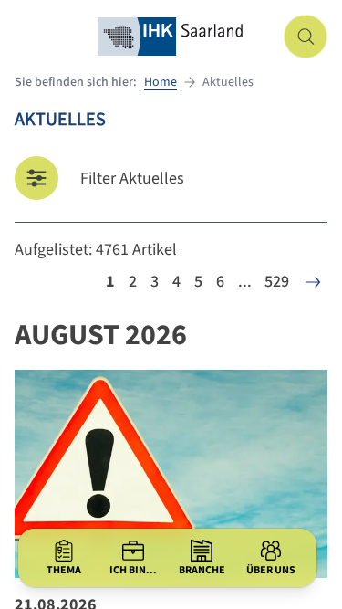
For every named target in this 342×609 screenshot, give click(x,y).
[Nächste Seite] (312, 282)
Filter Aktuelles (132, 178)
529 (276, 281)
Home (160, 82)
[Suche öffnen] (305, 36)
